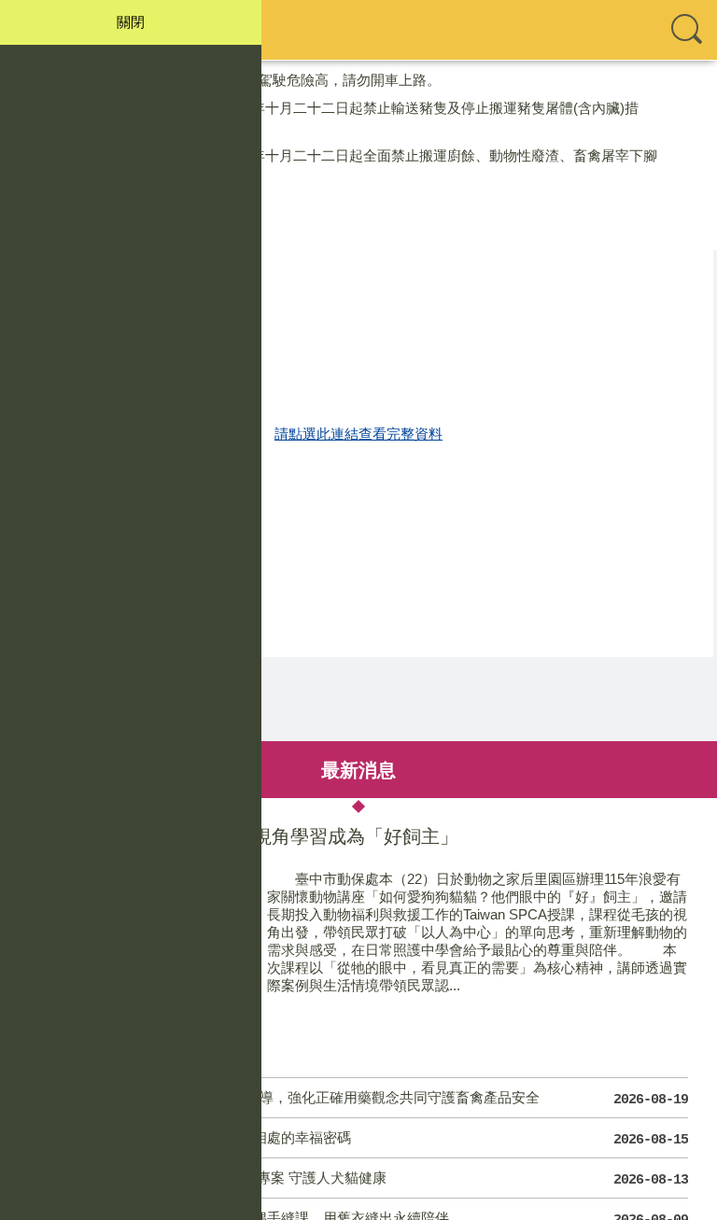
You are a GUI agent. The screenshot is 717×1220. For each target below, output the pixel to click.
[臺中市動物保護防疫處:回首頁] (358, 30)
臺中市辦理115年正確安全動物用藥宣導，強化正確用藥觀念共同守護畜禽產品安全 (359, 1098)
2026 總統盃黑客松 (100, 231)
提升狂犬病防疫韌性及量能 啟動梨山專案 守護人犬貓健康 (359, 1179)
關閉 (131, 22)
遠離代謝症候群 (90, 203)
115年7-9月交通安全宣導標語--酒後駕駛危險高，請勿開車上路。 (241, 80)
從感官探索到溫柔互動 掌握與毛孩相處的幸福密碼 (359, 1138)
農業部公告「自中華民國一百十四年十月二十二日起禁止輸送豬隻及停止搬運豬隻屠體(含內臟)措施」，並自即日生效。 (340, 117)
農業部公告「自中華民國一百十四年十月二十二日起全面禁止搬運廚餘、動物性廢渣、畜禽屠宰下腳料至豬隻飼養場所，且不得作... (349, 165)
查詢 (687, 30)
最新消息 (358, 769)
